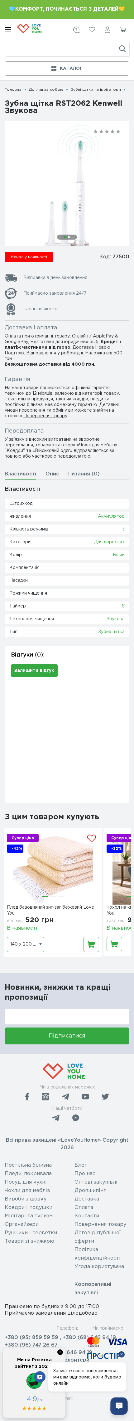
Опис (52, 474)
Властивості (20, 474)
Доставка (86, 1199)
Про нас (84, 1173)
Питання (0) (84, 474)
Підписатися (67, 1035)
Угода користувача (99, 1266)
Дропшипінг (90, 1190)
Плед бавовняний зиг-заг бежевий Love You (50, 910)
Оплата (83, 1207)
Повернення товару (45, 416)
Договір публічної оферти (97, 1237)
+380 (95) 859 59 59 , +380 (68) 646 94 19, (61, 1337)
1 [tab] (65, 237)
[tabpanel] (67, 196)
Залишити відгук (34, 670)
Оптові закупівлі (95, 1182)
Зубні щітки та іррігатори (96, 89)
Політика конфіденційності (97, 1254)
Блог (80, 1165)
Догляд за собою (46, 89)
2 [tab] (69, 237)
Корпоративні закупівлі (92, 1288)
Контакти (86, 1216)
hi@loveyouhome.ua (30, 1407)
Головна (13, 89)
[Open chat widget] (119, 1406)
